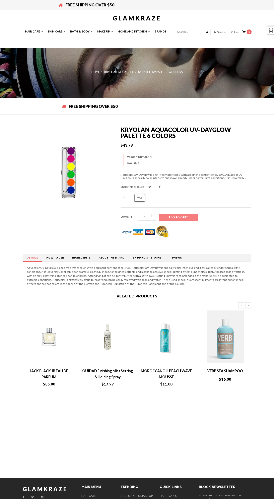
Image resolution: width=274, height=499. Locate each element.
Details (32, 257)
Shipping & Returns (147, 257)
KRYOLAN (145, 156)
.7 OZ (139, 198)
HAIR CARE (88, 495)
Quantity (128, 216)
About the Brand (111, 257)
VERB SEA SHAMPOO (225, 371)
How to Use (55, 257)
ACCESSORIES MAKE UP (137, 495)
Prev (241, 305)
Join (236, 32)
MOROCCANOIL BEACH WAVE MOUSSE (166, 374)
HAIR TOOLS (168, 495)
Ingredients (81, 257)
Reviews (176, 257)
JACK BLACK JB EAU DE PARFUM (49, 374)
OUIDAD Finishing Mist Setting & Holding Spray (107, 374)
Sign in (221, 32)
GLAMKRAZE (137, 18)
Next (248, 305)
